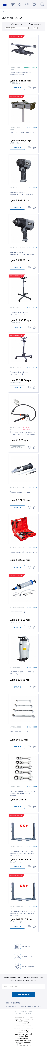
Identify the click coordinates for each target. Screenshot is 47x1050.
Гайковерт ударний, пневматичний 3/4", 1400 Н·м (22, 253)
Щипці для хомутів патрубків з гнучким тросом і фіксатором (22, 433)
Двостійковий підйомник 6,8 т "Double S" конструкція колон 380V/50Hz (22, 913)
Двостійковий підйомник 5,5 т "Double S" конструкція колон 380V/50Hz (22, 854)
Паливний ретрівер (17, 612)
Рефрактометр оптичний (20, 492)
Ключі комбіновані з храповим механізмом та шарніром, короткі (22, 794)
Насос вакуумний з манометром (23, 552)
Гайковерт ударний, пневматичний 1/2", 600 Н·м (21, 194)
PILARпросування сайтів (24, 1044)
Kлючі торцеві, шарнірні (19, 732)
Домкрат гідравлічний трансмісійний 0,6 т (19, 313)
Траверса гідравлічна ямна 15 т (22, 133)
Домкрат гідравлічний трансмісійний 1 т (19, 373)
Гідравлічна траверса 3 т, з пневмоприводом (20, 74)
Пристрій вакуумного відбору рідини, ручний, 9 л (22, 673)
